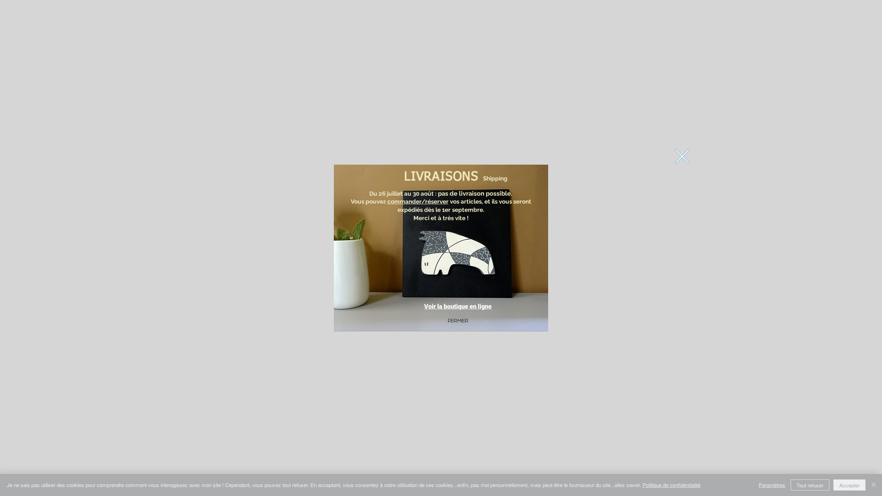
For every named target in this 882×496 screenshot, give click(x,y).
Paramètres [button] (772, 484)
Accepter (849, 485)
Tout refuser (810, 485)
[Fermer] (874, 484)
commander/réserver (418, 201)
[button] (682, 156)
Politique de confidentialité (671, 484)
